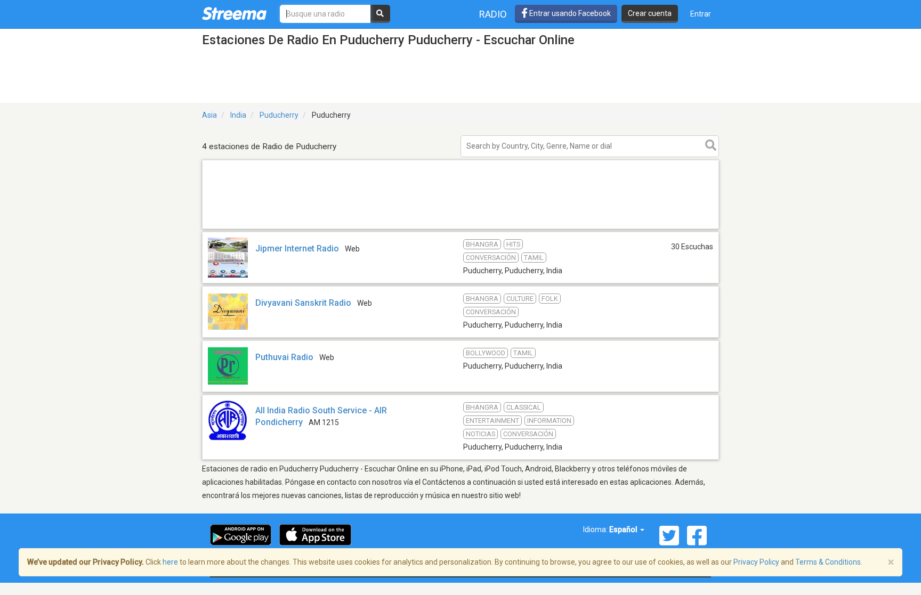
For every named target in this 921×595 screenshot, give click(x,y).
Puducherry (279, 115)
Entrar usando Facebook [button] (569, 13)
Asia (209, 115)
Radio (493, 14)
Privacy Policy (756, 562)
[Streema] (234, 13)
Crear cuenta (650, 13)
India (238, 115)
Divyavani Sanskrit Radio (303, 303)
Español (624, 529)
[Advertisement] (460, 228)
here (170, 562)
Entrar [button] (700, 14)
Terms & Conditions (828, 562)
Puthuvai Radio (284, 357)
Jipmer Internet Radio (297, 248)
